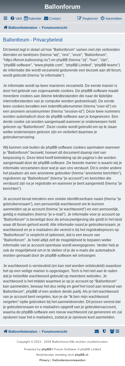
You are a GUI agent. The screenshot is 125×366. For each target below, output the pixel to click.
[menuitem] (16, 18)
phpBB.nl (81, 354)
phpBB (46, 349)
